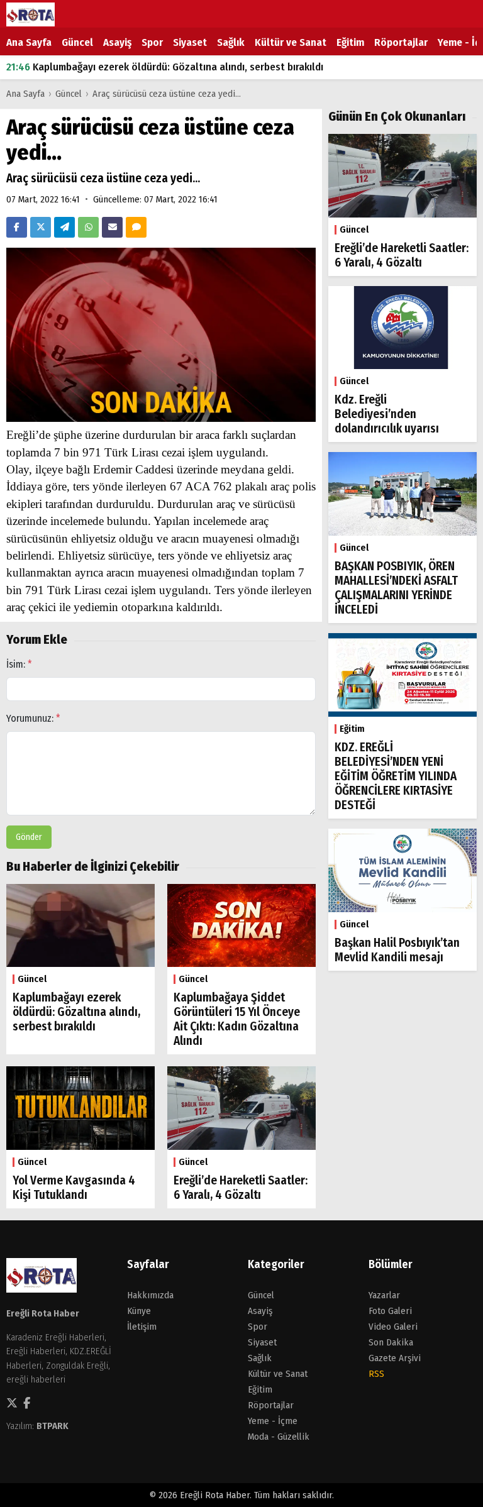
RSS (376, 1373)
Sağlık (231, 42)
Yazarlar (384, 1295)
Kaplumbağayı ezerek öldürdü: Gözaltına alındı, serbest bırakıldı (164, 67)
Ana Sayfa (29, 42)
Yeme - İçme (272, 1421)
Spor (152, 42)
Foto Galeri (390, 1311)
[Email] (112, 227)
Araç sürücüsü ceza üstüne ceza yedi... (166, 93)
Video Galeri (393, 1326)
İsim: (19, 664)
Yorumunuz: (33, 718)
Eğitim (350, 42)
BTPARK (52, 1426)
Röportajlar (401, 42)
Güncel (77, 42)
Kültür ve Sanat (290, 42)
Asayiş (117, 42)
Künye (139, 1311)
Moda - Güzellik (278, 1436)
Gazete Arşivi (395, 1358)
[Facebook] (16, 227)
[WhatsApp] (88, 227)
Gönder (29, 837)
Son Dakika (391, 1342)
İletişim (142, 1326)
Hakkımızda (150, 1295)
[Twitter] (40, 227)
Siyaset (190, 42)
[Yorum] (136, 227)
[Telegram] (64, 227)
